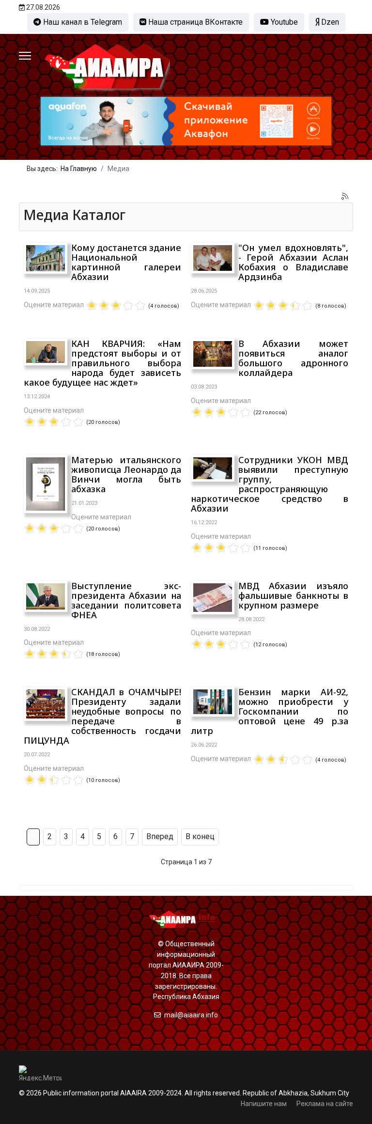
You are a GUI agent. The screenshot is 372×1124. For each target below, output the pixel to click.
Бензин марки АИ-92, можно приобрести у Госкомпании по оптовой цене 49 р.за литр (269, 711)
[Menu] (25, 56)
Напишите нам (264, 1104)
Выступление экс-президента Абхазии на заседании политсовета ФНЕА (126, 600)
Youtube (283, 22)
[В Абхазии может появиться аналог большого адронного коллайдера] (212, 354)
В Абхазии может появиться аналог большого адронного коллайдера (293, 358)
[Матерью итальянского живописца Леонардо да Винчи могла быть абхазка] (45, 484)
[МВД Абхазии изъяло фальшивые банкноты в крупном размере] (212, 598)
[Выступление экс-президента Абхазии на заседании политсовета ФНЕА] (45, 596)
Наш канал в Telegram (81, 22)
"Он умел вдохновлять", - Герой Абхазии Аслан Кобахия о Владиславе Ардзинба (293, 262)
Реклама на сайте (324, 1104)
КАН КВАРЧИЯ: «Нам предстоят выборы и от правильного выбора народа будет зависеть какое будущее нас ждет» (102, 363)
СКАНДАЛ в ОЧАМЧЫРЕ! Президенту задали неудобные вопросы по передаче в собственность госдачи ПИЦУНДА (102, 716)
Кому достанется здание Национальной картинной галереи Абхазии (126, 262)
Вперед (159, 836)
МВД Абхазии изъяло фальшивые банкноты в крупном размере (293, 595)
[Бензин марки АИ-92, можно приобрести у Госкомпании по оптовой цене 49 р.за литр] (212, 702)
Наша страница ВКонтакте (194, 22)
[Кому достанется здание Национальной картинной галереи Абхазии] (45, 258)
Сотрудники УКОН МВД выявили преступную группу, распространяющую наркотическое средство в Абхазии (269, 484)
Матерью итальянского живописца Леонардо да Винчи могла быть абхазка (126, 474)
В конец (200, 836)
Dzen (329, 22)
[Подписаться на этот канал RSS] (345, 197)
